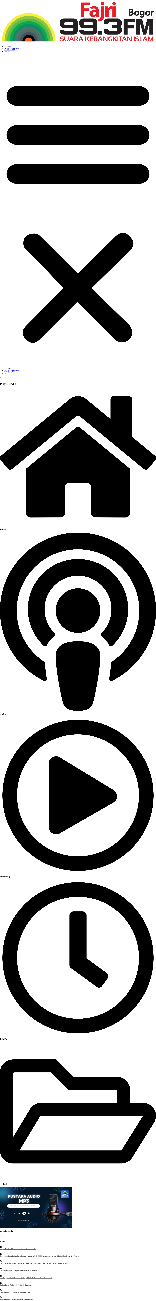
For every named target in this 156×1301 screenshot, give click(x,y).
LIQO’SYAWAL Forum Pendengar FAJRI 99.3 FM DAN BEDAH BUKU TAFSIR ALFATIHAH (34, 1263)
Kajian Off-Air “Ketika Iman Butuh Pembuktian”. (18, 1249)
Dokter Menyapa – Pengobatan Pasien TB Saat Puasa (18, 1270)
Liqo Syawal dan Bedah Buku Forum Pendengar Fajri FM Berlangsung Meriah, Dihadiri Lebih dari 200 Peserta (39, 1256)
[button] (78, 210)
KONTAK (7, 51)
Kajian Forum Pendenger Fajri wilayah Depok (16, 1299)
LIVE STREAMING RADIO (12, 48)
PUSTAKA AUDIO (9, 50)
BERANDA (7, 46)
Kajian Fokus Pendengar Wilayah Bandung (15, 1292)
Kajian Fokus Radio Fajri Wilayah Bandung (15, 1285)
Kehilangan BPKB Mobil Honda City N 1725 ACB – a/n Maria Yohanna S (26, 1278)
